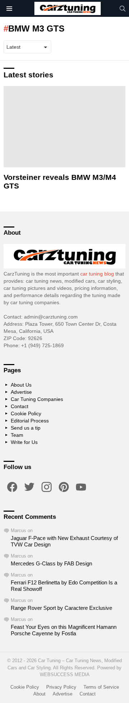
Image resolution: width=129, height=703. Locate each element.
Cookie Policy (26, 413)
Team (17, 435)
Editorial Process (30, 421)
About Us (21, 385)
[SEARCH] (122, 8)
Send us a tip (25, 428)
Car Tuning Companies (37, 399)
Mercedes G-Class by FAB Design (51, 563)
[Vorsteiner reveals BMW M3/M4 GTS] (64, 126)
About (39, 694)
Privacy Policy (61, 687)
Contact (19, 406)
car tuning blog (97, 274)
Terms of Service (101, 687)
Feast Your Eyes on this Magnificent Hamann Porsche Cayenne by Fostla (63, 630)
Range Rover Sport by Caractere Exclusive (61, 608)
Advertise (21, 392)
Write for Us (24, 442)
